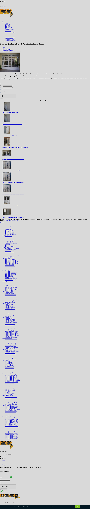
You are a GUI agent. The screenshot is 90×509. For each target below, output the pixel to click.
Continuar (77, 506)
